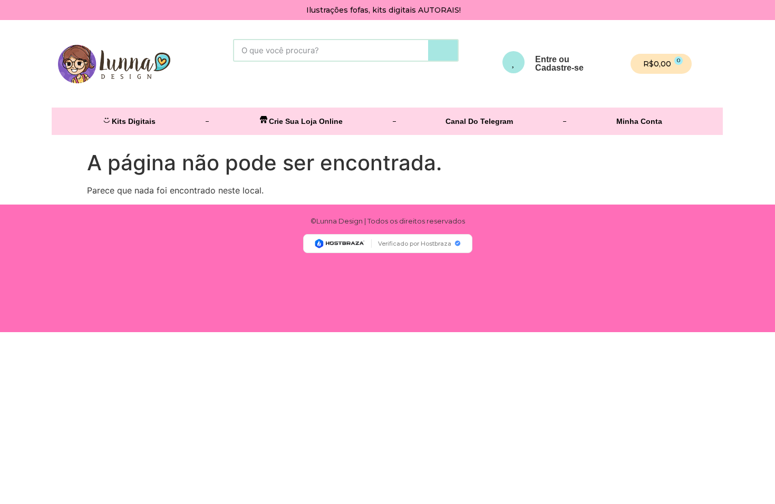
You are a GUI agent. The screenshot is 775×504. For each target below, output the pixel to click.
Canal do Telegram (479, 121)
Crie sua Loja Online (306, 121)
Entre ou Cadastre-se (559, 63)
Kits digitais (134, 121)
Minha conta (639, 121)
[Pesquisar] (443, 50)
